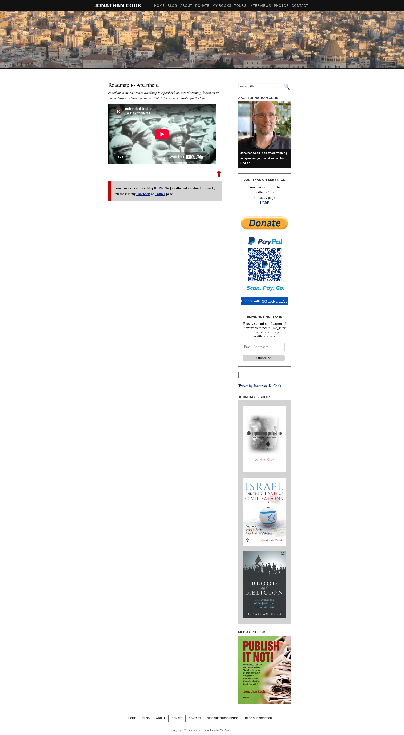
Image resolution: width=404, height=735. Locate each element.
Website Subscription (223, 718)
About (186, 5)
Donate (202, 5)
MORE (244, 163)
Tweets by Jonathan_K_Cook (259, 385)
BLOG (172, 5)
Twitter (160, 193)
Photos (281, 5)
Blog (146, 718)
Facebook (143, 193)
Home (132, 718)
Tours (240, 5)
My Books (222, 5)
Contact (300, 5)
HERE (158, 188)
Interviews (260, 5)
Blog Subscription (258, 718)
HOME (159, 5)
